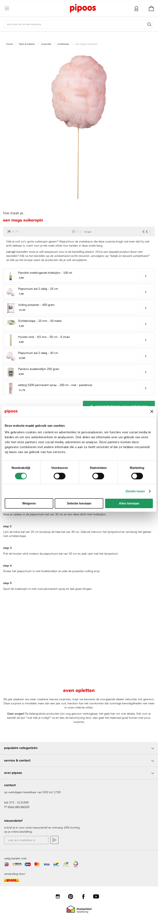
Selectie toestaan (79, 503)
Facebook (85, 896)
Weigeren (29, 503)
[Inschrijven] (54, 840)
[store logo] (83, 8)
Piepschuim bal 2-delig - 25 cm (38, 289)
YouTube (98, 896)
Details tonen (135, 491)
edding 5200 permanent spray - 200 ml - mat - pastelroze (55, 385)
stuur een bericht (18, 807)
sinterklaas (63, 44)
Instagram (60, 896)
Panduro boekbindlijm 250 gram (38, 369)
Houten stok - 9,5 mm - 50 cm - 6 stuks (44, 337)
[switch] (59, 476)
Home (9, 44)
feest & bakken (27, 44)
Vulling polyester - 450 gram (36, 305)
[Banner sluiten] (151, 411)
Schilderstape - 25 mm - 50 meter (40, 321)
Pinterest (73, 896)
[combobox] (79, 24)
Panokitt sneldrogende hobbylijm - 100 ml (45, 273)
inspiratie (46, 44)
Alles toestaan (129, 503)
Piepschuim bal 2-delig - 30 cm (38, 353)
